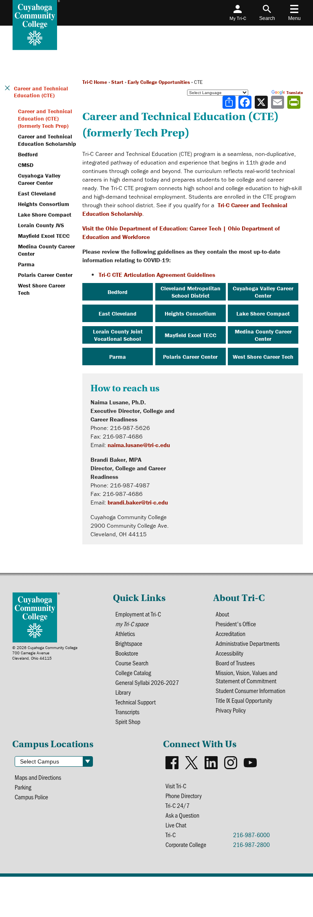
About (222, 614)
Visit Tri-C (175, 786)
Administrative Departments (248, 643)
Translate (295, 92)
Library (123, 692)
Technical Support (135, 702)
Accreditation (230, 634)
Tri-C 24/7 (177, 805)
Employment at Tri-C (138, 614)
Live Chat (175, 825)
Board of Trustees (235, 663)
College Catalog (133, 673)
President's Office (236, 624)
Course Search (131, 663)
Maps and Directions (38, 777)
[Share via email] (278, 102)
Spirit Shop (127, 721)
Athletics (125, 634)
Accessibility (229, 653)
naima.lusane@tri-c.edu (139, 445)
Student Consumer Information (250, 691)
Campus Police (31, 797)
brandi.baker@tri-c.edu (138, 502)
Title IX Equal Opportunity (244, 700)
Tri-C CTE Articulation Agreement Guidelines (157, 275)
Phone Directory (183, 796)
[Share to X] (262, 102)
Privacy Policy (231, 710)
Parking (23, 787)
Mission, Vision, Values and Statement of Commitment (246, 677)
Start (117, 82)
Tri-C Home (94, 82)
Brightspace (128, 643)
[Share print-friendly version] (295, 102)
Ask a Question (182, 815)
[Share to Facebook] (246, 102)
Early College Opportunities (159, 82)
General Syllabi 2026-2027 (147, 682)
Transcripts (127, 712)
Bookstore (126, 653)
